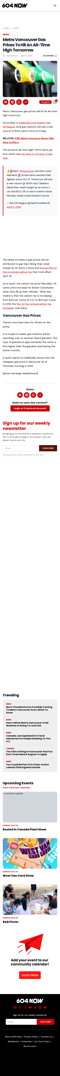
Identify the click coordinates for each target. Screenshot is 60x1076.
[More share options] (25, 102)
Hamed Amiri (12, 55)
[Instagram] (25, 1007)
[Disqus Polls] (30, 502)
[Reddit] (40, 1007)
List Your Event (42, 1041)
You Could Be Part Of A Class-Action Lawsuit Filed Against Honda (27, 766)
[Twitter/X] (20, 1007)
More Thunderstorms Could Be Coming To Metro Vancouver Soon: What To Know (29, 709)
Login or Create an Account (30, 408)
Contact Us (46, 1036)
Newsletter (13, 1041)
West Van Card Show (18, 876)
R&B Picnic (11, 922)
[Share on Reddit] (12, 102)
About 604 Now (13, 1036)
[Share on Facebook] (5, 102)
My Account (30, 1046)
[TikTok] (35, 1007)
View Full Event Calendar (16, 787)
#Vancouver (27, 171)
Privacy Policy (31, 1036)
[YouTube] (30, 1007)
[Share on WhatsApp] (19, 102)
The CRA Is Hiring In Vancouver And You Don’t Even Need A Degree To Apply (29, 753)
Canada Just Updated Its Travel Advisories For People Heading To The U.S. (28, 738)
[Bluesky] (45, 1007)
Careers (10, 748)
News (16, 28)
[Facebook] (15, 1007)
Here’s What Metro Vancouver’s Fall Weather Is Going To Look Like (27, 724)
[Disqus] (30, 572)
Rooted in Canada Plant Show (24, 829)
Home (6, 28)
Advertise (27, 1041)
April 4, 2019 (14, 207)
